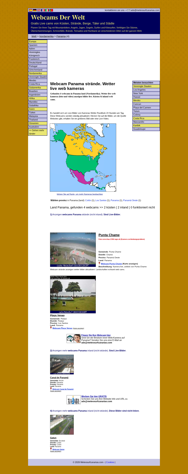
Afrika (32, 98)
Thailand (33, 120)
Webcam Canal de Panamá (62, 389)
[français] (43, 11)
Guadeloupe (139, 129)
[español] (31, 11)
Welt (34, 36)
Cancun (137, 104)
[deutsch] (35, 11)
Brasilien (33, 91)
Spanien (33, 45)
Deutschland (35, 62)
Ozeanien (34, 123)
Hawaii (136, 97)
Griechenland (35, 70)
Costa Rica (34, 84)
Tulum (136, 111)
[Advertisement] (105, 60)
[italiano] (47, 11)
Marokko (33, 102)
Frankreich (34, 59)
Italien (32, 48)
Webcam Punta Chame (111, 264)
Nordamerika (46, 36)
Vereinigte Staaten (38, 77)
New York (138, 93)
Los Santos (100, 200)
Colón (88, 200)
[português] (51, 11)
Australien (34, 127)
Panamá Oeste (130, 200)
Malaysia (33, 116)
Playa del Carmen (142, 107)
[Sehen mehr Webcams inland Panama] (62, 374)
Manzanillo (138, 122)
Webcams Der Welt (58, 17)
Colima (136, 115)
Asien (32, 109)
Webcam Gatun (58, 449)
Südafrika (33, 105)
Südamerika (35, 87)
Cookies (110, 462)
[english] (39, 11)
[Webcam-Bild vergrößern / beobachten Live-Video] (73, 313)
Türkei (32, 112)
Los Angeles (139, 90)
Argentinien (34, 95)
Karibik (136, 125)
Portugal (33, 66)
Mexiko (32, 80)
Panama (61, 36)
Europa (32, 41)
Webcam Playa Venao (62, 328)
